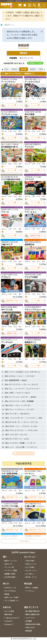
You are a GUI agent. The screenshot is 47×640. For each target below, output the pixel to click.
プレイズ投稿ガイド (11, 601)
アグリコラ (29, 147)
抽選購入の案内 (9, 574)
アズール (5, 212)
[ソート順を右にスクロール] (45, 69)
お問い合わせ (30, 627)
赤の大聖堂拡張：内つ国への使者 (10, 147)
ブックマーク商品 (10, 570)
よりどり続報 (9, 611)
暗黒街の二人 (30, 342)
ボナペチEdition (10, 591)
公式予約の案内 (9, 577)
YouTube (7, 621)
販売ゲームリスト (10, 561)
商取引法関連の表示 (33, 614)
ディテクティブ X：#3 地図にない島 (12, 506)
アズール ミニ (31, 212)
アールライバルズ (32, 82)
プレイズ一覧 (9, 567)
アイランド (5, 114)
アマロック (5, 277)
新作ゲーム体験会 (32, 588)
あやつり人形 (7, 310)
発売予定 (9, 301)
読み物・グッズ (31, 577)
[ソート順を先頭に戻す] (2, 69)
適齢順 (32, 69)
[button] (35, 63)
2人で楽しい (30, 574)
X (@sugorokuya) (11, 618)
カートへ (11, 105)
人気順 (5, 69)
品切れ (33, 236)
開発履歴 (29, 631)
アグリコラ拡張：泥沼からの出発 (10, 179)
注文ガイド (8, 564)
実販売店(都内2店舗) (33, 624)
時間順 (41, 69)
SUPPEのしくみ (10, 588)
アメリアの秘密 (31, 277)
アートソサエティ (8, 82)
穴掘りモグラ (6, 244)
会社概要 (29, 621)
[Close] (42, 31)
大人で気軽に (30, 567)
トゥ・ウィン (29, 474)
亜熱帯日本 (29, 244)
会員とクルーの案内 (11, 597)
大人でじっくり (31, 570)
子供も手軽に (30, 561)
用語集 (6, 594)
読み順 (23, 69)
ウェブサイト (30, 618)
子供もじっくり (31, 564)
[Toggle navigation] (44, 5)
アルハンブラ (30, 310)
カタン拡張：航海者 (9, 474)
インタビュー (30, 591)
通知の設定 (8, 614)
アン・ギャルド (7, 342)
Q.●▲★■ (30, 506)
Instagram (8, 624)
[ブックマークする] (21, 105)
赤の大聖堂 (29, 114)
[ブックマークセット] (24, 5)
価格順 (14, 69)
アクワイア (29, 179)
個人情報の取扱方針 (33, 611)
